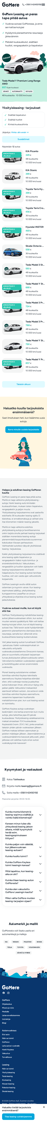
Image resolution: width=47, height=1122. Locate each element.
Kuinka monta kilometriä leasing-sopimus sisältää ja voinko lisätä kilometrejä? (19, 814)
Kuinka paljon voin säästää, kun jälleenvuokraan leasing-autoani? (19, 847)
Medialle (5, 1012)
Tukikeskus (19, 779)
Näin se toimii (8, 1038)
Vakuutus (6, 1053)
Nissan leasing (8, 1084)
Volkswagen (34, 947)
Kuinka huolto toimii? (16, 856)
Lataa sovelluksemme (11, 1015)
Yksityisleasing (8, 1072)
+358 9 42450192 (28, 792)
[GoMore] (10, 4)
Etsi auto (6, 1034)
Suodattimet (23, 139)
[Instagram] (8, 992)
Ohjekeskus (7, 1004)
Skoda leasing (7, 1091)
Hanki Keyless (8, 1050)
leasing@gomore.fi (31, 786)
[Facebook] (3, 992)
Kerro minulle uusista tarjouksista (23, 429)
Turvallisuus (7, 1057)
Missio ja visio (8, 1008)
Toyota (20, 947)
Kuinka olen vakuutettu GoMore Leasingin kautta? (19, 891)
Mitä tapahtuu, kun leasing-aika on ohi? (19, 873)
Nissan (16, 942)
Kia (6, 942)
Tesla (9, 947)
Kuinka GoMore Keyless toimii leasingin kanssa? (17, 864)
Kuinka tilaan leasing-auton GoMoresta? (19, 882)
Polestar (27, 942)
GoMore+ (6, 1042)
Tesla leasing (7, 1076)
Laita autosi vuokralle (11, 1046)
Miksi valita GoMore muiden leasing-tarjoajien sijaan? (20, 900)
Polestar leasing (8, 1087)
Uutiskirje (6, 1019)
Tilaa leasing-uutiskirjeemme (18, 1116)
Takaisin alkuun (24, 384)
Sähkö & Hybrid (23, 953)
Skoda (39, 942)
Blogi (4, 1023)
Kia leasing (6, 1080)
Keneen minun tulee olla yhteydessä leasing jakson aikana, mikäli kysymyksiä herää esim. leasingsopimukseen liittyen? (19, 831)
